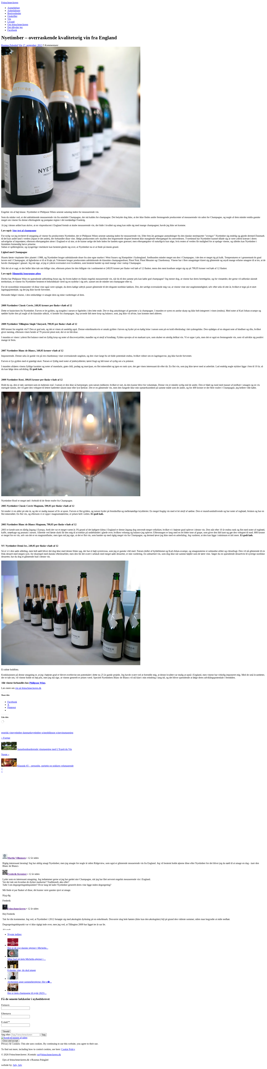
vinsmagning (67, 732)
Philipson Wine (37, 683)
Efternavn (6, 1013)
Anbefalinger (13, 10)
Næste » (5, 754)
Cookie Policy (68, 1049)
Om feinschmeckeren (17, 24)
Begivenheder (14, 13)
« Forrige (5, 738)
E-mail (5, 1022)
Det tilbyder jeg (15, 27)
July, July (17, 1065)
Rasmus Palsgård (9, 45)
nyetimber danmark (21, 732)
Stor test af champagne (24, 230)
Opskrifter (12, 16)
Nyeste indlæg (14, 934)
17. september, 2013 (32, 45)
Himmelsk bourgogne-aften (26, 273)
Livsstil (11, 21)
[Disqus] (133, 811)
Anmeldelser (13, 7)
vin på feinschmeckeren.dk (28, 688)
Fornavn (5, 1005)
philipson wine (53, 732)
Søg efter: (6, 1034)
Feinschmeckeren (9, 2)
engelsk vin (6, 732)
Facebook (12, 30)
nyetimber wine (38, 732)
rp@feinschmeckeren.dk (49, 1054)
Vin (9, 19)
